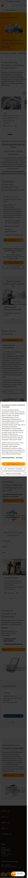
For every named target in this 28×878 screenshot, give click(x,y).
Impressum (19, 457)
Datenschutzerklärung (8, 457)
